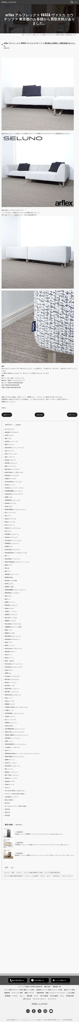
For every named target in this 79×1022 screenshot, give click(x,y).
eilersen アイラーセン (11, 519)
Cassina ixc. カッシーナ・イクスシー (15, 488)
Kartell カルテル (9, 583)
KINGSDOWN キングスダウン (12, 593)
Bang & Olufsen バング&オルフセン (14, 472)
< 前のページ (7, 415)
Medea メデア (8, 642)
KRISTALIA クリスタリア (11, 605)
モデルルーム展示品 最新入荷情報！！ (15, 794)
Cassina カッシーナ (10, 485)
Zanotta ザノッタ (9, 784)
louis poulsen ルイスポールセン (13, 624)
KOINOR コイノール (10, 602)
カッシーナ (7, 872)
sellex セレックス (9, 701)
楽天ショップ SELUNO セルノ (26, 397)
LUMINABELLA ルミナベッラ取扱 (13, 627)
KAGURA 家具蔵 (9, 577)
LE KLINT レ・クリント (11, 611)
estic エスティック (10, 525)
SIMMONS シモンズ (10, 704)
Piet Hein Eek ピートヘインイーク (14, 664)
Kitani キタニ (8, 596)
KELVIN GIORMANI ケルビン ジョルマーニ (15, 590)
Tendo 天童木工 (9, 726)
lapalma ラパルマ (9, 608)
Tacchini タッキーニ (10, 716)
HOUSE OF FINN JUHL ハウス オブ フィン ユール (17, 562)
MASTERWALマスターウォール (13, 636)
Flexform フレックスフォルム (13, 528)
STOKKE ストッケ (9, 710)
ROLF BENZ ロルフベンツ (12, 692)
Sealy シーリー (9, 698)
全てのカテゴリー (10, 429)
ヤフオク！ (40, 397)
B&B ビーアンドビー (10, 466)
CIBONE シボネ (8, 497)
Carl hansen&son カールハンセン (13, 482)
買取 (13, 872)
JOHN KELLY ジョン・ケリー (12, 574)
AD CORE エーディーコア (11, 441)
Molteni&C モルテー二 (10, 651)
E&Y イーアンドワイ (10, 512)
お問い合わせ (56, 876)
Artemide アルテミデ (10, 460)
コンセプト (19, 872)
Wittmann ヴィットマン (11, 778)
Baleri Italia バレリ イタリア (12, 469)
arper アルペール (9, 451)
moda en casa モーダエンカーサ (13, 648)
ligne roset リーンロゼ (11, 618)
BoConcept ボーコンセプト (12, 475)
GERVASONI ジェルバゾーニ (12, 543)
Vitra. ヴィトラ (9, 769)
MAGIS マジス (8, 630)
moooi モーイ (8, 655)
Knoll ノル (7, 599)
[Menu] (76, 2)
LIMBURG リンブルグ (10, 621)
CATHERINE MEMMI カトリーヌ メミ (14, 491)
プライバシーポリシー (67, 876)
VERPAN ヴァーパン (10, 760)
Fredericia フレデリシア (11, 537)
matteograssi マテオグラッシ (12, 639)
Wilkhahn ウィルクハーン (11, 772)
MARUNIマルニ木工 (10, 633)
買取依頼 (7, 809)
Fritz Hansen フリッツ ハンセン (13, 540)
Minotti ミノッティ (10, 645)
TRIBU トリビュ (9, 741)
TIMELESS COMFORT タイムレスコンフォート (16, 735)
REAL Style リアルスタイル (12, 679)
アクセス (42, 876)
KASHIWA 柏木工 (9, 587)
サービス (27, 876)
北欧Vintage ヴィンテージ (12, 797)
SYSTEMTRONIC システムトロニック (14, 713)
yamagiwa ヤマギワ (10, 781)
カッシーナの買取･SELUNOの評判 (52, 872)
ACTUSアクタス (9, 435)
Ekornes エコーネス (10, 522)
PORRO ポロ (8, 673)
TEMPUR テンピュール (11, 723)
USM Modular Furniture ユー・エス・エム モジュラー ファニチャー (22, 753)
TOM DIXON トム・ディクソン (13, 738)
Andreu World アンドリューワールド (14, 448)
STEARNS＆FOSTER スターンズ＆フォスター (16, 707)
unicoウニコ (8, 750)
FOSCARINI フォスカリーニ (12, 534)
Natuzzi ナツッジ (9, 658)
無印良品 (7, 803)
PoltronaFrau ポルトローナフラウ (14, 667)
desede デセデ (8, 506)
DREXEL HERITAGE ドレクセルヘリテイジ (15, 509)
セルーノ (49, 876)
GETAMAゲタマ (8, 546)
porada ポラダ (8, 670)
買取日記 (7, 812)
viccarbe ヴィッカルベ (11, 763)
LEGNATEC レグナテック (11, 614)
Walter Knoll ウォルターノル (12, 766)
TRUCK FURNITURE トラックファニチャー (16, 744)
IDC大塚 (7, 568)
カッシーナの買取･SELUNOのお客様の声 (13, 876)
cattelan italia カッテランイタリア (14, 494)
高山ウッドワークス (10, 719)
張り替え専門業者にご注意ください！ (15, 791)
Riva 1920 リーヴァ (10, 685)
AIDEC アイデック (9, 444)
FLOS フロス (8, 531)
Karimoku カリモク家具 (11, 580)
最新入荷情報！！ (10, 800)
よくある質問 (35, 876)
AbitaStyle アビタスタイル (12, 432)
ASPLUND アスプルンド (11, 463)
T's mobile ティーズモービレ (12, 747)
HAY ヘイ (7, 556)
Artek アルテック (10, 457)
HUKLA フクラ (8, 565)
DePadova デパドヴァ (10, 503)
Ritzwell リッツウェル (11, 682)
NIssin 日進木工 (9, 661)
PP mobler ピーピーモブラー (12, 676)
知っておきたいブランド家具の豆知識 (15, 806)
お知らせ (7, 787)
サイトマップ (52, 999)
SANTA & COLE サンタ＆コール (13, 695)
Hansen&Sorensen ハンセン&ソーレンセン (16, 553)
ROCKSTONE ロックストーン (12, 689)
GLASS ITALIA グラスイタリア (12, 549)
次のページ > (72, 415)
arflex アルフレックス (11, 454)
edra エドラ (8, 516)
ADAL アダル (8, 438)
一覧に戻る (39, 415)
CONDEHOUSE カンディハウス (12, 500)
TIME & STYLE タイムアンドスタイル (14, 732)
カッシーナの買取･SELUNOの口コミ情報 (33, 872)
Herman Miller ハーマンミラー (13, 559)
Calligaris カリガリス (10, 478)
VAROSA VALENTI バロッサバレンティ (14, 756)
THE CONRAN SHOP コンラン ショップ (15, 729)
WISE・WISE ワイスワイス (12, 775)
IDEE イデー (8, 571)
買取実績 (4, 408)
